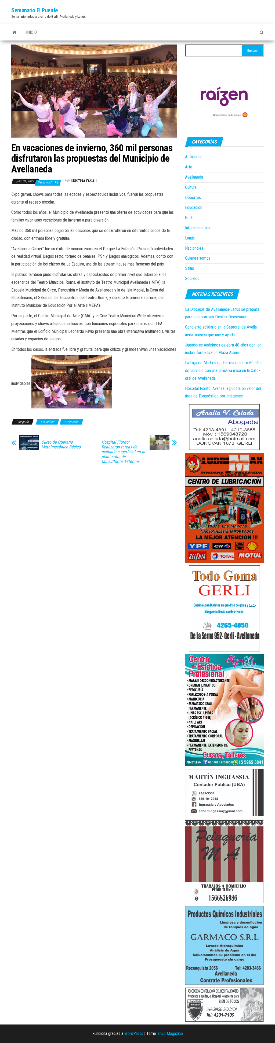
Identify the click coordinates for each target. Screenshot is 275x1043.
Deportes (193, 197)
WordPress (133, 1033)
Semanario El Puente (34, 10)
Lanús (190, 238)
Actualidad (47, 422)
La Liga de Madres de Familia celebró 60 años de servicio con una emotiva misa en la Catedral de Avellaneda (223, 370)
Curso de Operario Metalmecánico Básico (61, 444)
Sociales (192, 278)
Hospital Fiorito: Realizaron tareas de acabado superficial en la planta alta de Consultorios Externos (123, 452)
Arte (188, 166)
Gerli (189, 217)
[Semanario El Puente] (14, 32)
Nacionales (194, 248)
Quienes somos (198, 258)
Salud (189, 268)
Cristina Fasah (84, 181)
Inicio (31, 32)
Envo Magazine (170, 1033)
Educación (193, 207)
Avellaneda (71, 422)
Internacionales (197, 227)
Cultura (191, 187)
